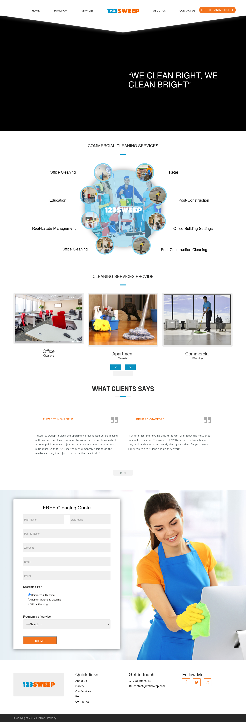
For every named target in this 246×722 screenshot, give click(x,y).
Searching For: (32, 587)
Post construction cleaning (184, 249)
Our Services (83, 691)
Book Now (60, 10)
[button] (18, 67)
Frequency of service (37, 616)
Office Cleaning (63, 172)
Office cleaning (75, 249)
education (57, 200)
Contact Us (187, 10)
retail (174, 172)
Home (36, 10)
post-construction (194, 200)
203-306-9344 (142, 680)
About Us (159, 10)
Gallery (79, 686)
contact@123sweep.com (149, 686)
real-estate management (54, 228)
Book (78, 696)
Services (87, 10)
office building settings (193, 228)
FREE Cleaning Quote (217, 10)
